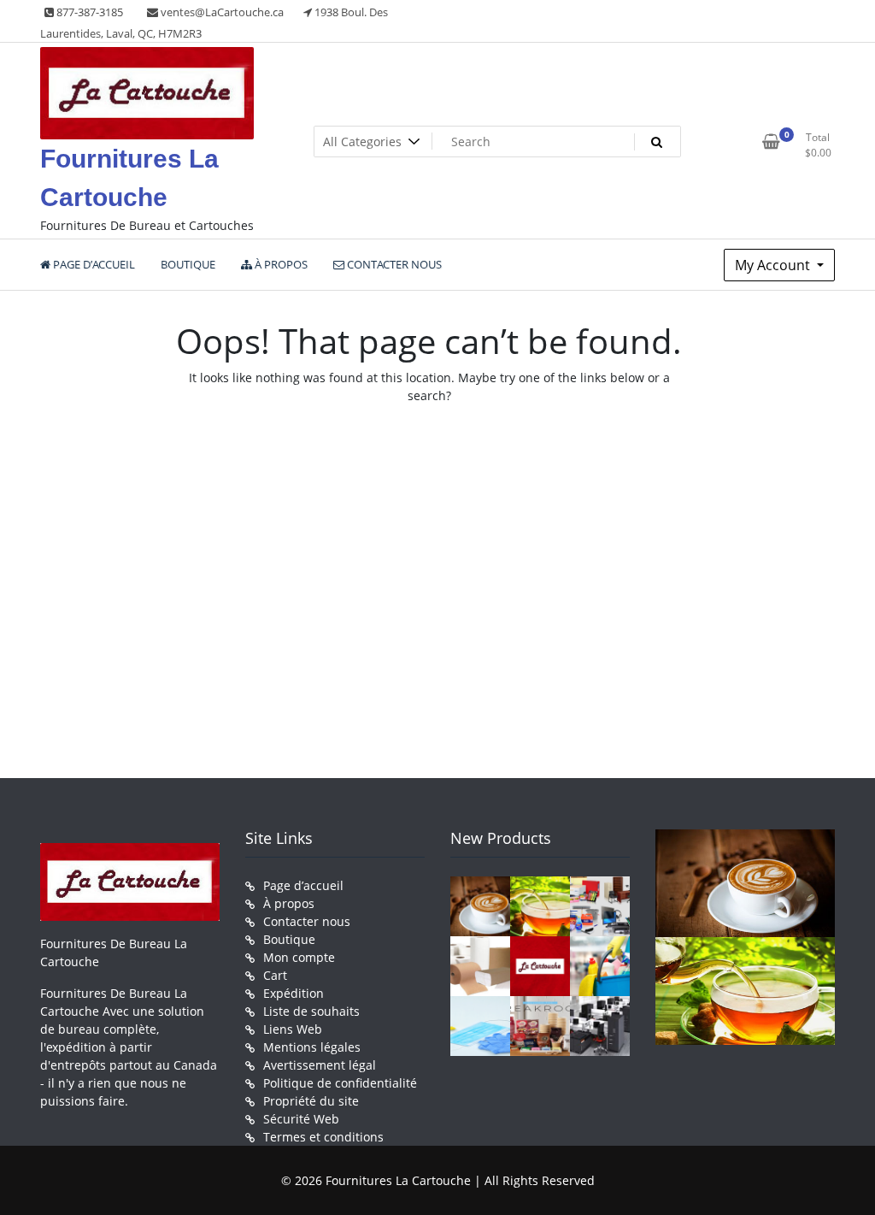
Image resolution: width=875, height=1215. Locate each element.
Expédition (293, 993)
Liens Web (292, 1029)
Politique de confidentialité (340, 1083)
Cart (275, 975)
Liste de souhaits (311, 1011)
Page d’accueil (303, 885)
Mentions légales (312, 1047)
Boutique (289, 939)
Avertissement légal (319, 1065)
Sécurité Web (301, 1119)
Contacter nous (306, 921)
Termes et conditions (323, 1137)
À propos (288, 903)
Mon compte (299, 957)
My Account (774, 265)
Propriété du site (311, 1101)
